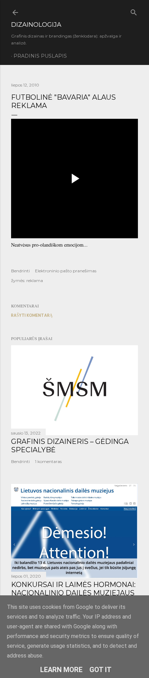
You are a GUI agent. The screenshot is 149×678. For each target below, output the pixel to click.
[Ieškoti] (134, 11)
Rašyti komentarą (32, 315)
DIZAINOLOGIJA (36, 24)
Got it (100, 669)
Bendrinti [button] (20, 270)
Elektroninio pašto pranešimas (65, 270)
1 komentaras (48, 461)
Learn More (61, 669)
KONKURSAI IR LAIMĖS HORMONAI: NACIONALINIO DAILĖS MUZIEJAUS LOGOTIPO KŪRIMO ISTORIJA (73, 592)
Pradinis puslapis (40, 56)
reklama (34, 280)
